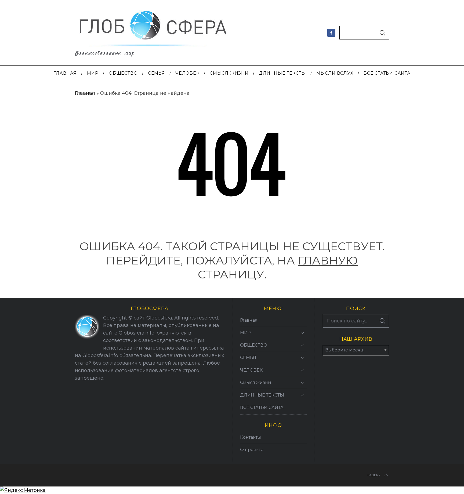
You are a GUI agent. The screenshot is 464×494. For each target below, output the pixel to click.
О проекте (251, 449)
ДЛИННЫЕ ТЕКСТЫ (262, 395)
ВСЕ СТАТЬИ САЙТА (262, 407)
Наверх (373, 475)
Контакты (250, 437)
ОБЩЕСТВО (253, 345)
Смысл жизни (255, 382)
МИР (245, 332)
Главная (85, 93)
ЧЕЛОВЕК (251, 370)
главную (328, 260)
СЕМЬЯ (248, 357)
